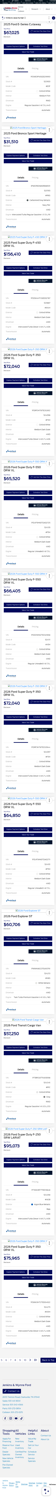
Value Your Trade (28, 52)
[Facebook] (5, 1418)
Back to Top (48, 1360)
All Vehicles (20, 1432)
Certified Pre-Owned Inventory (21, 1454)
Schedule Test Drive (40, 46)
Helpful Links (33, 1432)
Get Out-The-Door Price (42, 31)
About (45, 1430)
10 (25, 1360)
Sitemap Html (32, 1484)
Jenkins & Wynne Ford (5, 1484)
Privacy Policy (11, 1484)
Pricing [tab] (35, 68)
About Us (45, 1439)
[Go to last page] (35, 1360)
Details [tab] (21, 68)
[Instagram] (10, 1418)
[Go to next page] (30, 1360)
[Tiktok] (21, 1418)
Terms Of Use (17, 1484)
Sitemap (24, 1484)
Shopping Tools (8, 1432)
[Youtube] (16, 1418)
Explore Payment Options (16, 46)
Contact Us (13, 1391)
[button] (49, 130)
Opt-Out (45, 1484)
